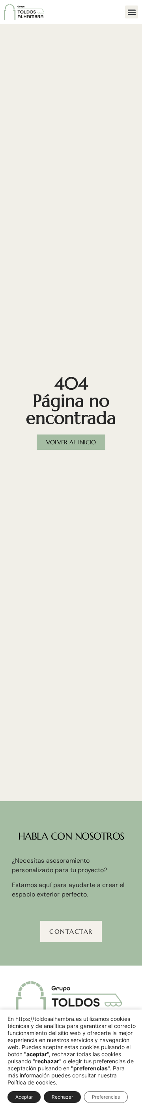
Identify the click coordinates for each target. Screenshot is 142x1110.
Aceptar (24, 1097)
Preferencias (106, 1097)
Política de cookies (31, 1082)
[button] (131, 11)
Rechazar (62, 1097)
